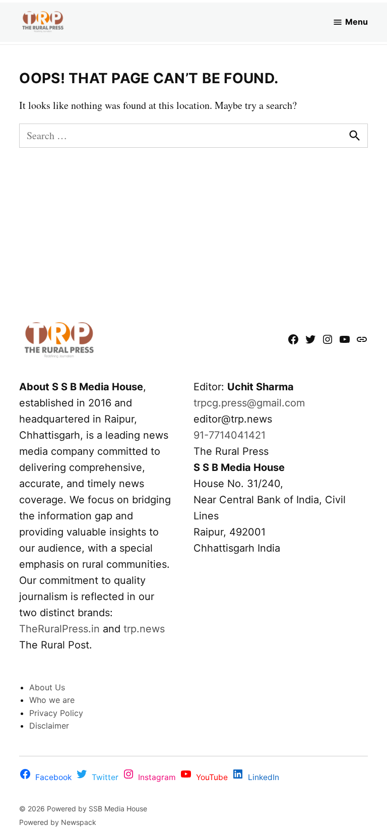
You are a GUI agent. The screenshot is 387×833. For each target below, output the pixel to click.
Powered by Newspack (57, 822)
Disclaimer (49, 726)
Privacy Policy (56, 713)
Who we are (52, 700)
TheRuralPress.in (61, 629)
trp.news (144, 629)
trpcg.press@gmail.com (249, 403)
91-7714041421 (230, 435)
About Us (47, 687)
